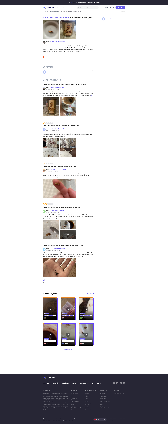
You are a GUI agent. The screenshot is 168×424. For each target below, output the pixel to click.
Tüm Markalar (74, 409)
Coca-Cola (73, 399)
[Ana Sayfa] (49, 8)
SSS (92, 383)
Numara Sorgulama (89, 403)
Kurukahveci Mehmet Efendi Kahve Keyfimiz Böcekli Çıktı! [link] (61, 125)
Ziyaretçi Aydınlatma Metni (61, 418)
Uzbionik (101, 406)
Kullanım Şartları (74, 418)
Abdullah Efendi (74, 393)
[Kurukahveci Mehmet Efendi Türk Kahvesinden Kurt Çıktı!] (50, 335)
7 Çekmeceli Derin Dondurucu (119, 393)
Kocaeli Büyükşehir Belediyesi (105, 401)
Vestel (86, 398)
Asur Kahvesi (74, 398)
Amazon (87, 407)
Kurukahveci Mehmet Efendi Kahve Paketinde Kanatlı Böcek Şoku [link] (63, 245)
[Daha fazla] (93, 57)
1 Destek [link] (44, 282)
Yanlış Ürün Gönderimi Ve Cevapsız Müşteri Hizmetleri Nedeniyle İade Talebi (55, 399)
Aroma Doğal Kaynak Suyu (76, 407)
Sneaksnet (102, 399)
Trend (66, 7)
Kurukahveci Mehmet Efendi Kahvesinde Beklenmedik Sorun (62, 207)
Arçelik (86, 396)
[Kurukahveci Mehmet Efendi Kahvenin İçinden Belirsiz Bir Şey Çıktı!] (86, 309)
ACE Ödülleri (65, 383)
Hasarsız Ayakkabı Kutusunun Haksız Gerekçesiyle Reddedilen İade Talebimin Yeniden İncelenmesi (55, 406)
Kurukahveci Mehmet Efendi (54, 11)
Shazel (72, 395)
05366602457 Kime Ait (48, 401)
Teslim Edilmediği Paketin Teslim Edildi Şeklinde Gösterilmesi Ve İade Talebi (55, 396)
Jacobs (72, 404)
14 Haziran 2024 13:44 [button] (51, 212)
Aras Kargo (87, 399)
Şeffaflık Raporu (84, 383)
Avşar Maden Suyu (75, 401)
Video (71, 7)
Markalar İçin (55, 383)
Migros (86, 401)
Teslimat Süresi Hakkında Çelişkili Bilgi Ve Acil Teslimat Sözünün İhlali (55, 395)
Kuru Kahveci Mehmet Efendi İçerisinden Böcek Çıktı (59, 166)
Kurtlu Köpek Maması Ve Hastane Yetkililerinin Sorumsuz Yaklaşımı (55, 404)
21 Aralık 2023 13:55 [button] (50, 43)
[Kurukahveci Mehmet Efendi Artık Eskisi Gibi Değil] (68, 309)
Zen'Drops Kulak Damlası (105, 407)
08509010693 (103, 393)
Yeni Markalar (74, 411)
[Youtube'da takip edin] (117, 383)
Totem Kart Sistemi (103, 396)
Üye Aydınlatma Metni (48, 418)
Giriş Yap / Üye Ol (109, 7)
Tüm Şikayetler (46, 409)
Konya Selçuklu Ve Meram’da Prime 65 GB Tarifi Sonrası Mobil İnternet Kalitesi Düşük (55, 398)
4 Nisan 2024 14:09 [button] (50, 130)
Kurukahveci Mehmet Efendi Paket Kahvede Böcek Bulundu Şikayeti (64, 84)
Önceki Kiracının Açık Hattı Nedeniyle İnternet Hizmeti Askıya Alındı (55, 393)
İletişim (99, 383)
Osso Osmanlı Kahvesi (75, 403)
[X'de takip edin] (114, 383)
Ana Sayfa (44, 11)
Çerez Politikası (56, 420)
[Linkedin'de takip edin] (124, 383)
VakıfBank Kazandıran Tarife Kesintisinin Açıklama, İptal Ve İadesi (55, 407)
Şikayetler (59, 7)
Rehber (74, 383)
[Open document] (44, 280)
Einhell (101, 403)
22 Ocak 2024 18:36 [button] (50, 89)
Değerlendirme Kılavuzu (67, 420)
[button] (48, 123)
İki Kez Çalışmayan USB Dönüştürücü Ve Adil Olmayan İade (55, 403)
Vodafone (87, 406)
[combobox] (88, 7)
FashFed (101, 404)
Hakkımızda (46, 383)
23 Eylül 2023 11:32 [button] (50, 171)
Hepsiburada (87, 395)
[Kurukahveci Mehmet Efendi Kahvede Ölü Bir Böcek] (86, 335)
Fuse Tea (73, 406)
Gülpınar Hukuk (103, 398)
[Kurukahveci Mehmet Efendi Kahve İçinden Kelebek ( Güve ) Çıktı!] (50, 309)
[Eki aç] (51, 29)
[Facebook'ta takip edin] (121, 383)
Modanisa (87, 393)
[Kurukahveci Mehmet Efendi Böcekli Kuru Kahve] (68, 335)
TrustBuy (111, 420)
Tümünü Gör (90, 293)
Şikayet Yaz (121, 7)
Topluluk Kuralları (47, 420)
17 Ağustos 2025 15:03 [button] (51, 250)
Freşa (72, 396)
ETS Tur (87, 404)
